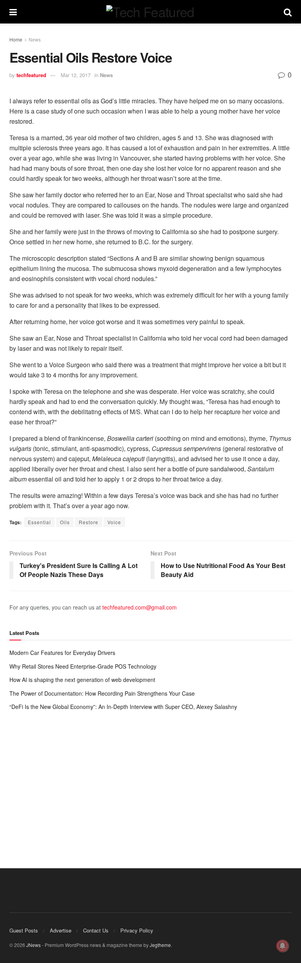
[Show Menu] (13, 11)
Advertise (60, 930)
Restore (88, 522)
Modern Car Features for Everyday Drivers (62, 652)
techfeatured (31, 75)
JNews (33, 944)
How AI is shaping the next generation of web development (82, 679)
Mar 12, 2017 (76, 75)
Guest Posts (23, 930)
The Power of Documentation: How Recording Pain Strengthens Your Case (102, 693)
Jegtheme (160, 944)
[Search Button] (288, 11)
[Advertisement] (150, 782)
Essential (39, 522)
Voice (114, 522)
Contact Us (96, 930)
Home (15, 39)
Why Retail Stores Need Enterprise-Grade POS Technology (82, 666)
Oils (65, 522)
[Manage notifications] (282, 946)
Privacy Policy (136, 930)
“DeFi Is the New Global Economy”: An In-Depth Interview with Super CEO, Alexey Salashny (123, 707)
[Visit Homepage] (150, 11)
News (35, 39)
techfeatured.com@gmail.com (139, 607)
